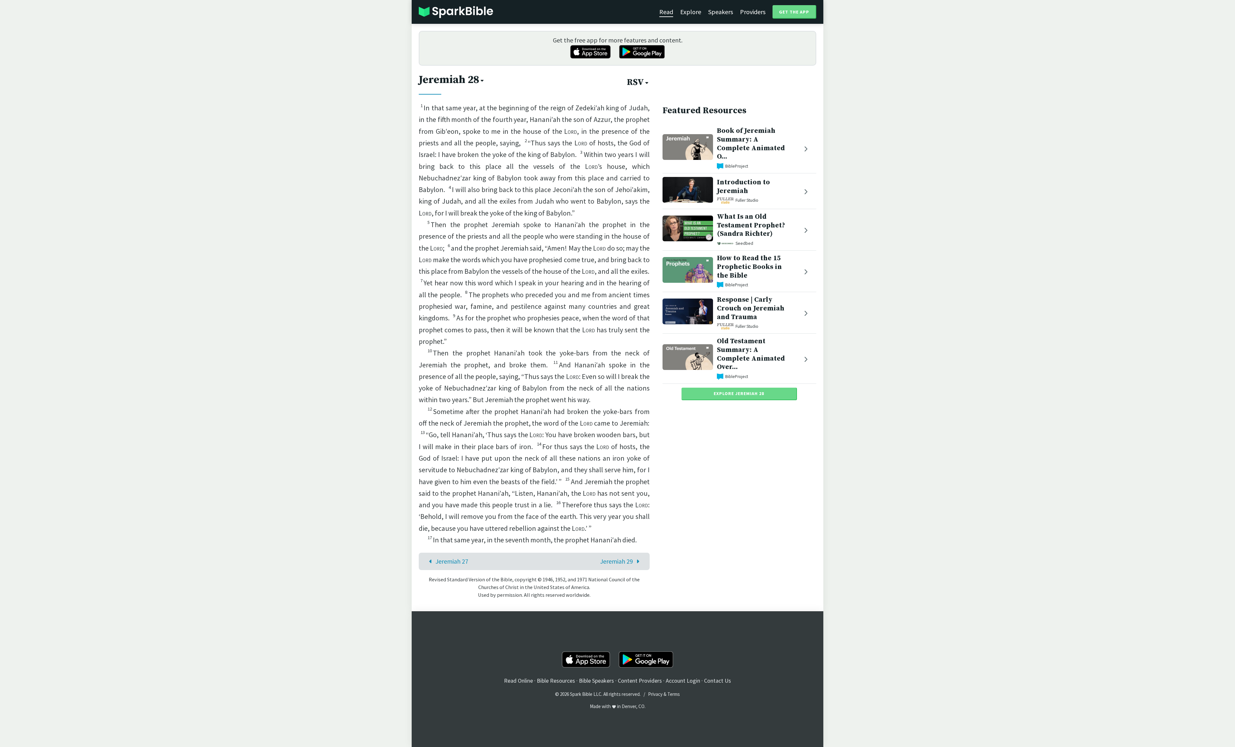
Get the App (794, 12)
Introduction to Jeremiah (743, 186)
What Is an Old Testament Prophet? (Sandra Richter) (751, 225)
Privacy (655, 694)
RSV (635, 82)
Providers (752, 12)
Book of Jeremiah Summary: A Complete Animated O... (751, 143)
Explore (690, 12)
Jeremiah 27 (451, 561)
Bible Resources (556, 680)
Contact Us (717, 680)
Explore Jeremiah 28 (739, 393)
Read (666, 12)
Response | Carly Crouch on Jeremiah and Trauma (750, 308)
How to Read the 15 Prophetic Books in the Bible (749, 267)
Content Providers (640, 680)
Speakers (720, 12)
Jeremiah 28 (449, 80)
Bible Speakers (596, 680)
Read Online (518, 680)
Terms (673, 694)
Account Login (683, 680)
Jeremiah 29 (616, 561)
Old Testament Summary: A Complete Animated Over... (751, 354)
